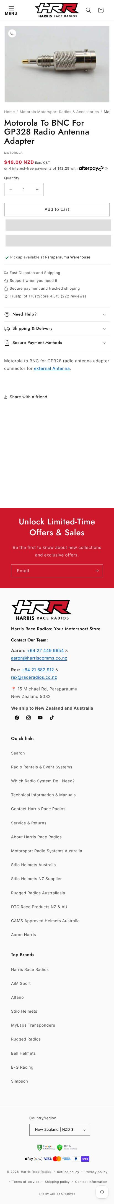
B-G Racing (22, 1067)
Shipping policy (57, 1182)
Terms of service (26, 1182)
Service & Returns (28, 823)
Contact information (91, 1182)
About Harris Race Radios (36, 837)
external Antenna (52, 368)
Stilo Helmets (24, 1011)
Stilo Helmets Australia (33, 865)
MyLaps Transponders (33, 1025)
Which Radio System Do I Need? (43, 781)
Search (18, 753)
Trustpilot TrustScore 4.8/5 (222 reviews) (48, 296)
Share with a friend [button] (28, 397)
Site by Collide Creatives (57, 1194)
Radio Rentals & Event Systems (41, 767)
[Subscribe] (96, 570)
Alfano (17, 997)
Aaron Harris (23, 934)
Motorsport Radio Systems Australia (46, 851)
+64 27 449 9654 (46, 650)
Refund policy (68, 1172)
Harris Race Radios (30, 969)
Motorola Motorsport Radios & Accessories (59, 112)
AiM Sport (21, 983)
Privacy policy (96, 1172)
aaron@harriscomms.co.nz (39, 658)
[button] (11, 10)
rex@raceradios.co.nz (34, 677)
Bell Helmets (23, 1053)
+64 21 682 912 (38, 669)
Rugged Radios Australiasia (38, 893)
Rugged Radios (26, 1039)
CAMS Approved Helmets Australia (45, 921)
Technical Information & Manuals (43, 795)
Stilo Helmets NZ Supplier (36, 878)
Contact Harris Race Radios (38, 809)
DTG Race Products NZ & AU (39, 907)
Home (9, 112)
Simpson (19, 1081)
